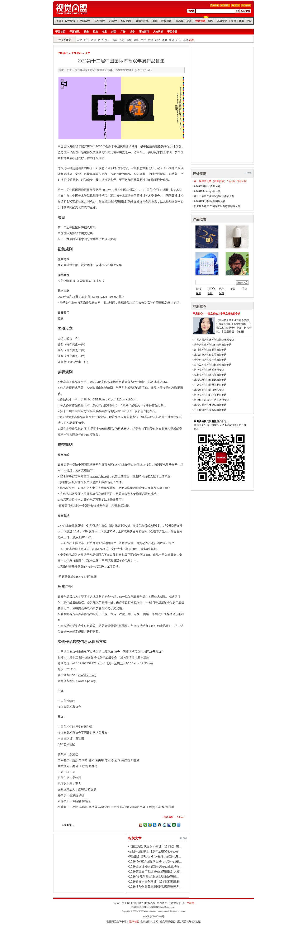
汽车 (221, 288)
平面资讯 (75, 31)
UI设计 (113, 20)
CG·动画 (126, 20)
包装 (104, 31)
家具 (198, 293)
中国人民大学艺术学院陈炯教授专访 (214, 339)
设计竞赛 (199, 174)
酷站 (233, 288)
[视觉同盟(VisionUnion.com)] (71, 15)
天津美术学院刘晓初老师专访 (210, 394)
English (116, 903)
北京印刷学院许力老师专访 (209, 389)
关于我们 (127, 903)
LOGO (211, 288)
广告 (123, 31)
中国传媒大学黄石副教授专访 (210, 409)
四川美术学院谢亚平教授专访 (210, 349)
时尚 (155, 20)
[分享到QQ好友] (159, 825)
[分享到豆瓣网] (174, 825)
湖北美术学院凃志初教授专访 (210, 374)
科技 (86, 39)
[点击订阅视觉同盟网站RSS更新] (235, 6)
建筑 (136, 39)
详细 (240, 331)
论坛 (249, 20)
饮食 (129, 39)
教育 (93, 39)
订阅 (182, 903)
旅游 (150, 39)
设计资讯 (70, 20)
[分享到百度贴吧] (164, 825)
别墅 (210, 293)
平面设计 (85, 20)
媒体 (171, 39)
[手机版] (214, 6)
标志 (86, 31)
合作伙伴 (162, 903)
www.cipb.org (99, 476)
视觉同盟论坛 (184, 921)
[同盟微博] (225, 6)
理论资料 (144, 31)
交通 (143, 39)
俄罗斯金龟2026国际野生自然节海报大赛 (217, 206)
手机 (244, 288)
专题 (233, 20)
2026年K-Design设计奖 (207, 191)
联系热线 (150, 903)
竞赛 (189, 20)
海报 (198, 288)
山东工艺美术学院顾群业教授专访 (213, 364)
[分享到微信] (145, 825)
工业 (79, 39)
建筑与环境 (142, 20)
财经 (157, 39)
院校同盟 (166, 20)
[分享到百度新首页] (169, 825)
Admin (180, 817)
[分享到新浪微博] (140, 825)
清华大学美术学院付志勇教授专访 (213, 344)
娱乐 (107, 39)
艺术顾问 (174, 903)
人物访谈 (158, 31)
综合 (132, 31)
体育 (114, 39)
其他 (185, 39)
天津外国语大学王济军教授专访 (211, 399)
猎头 (210, 20)
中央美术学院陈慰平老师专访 (210, 384)
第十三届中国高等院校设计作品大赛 (214, 196)
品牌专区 (222, 20)
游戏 (221, 293)
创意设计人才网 (149, 921)
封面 (113, 31)
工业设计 (100, 20)
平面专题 (172, 31)
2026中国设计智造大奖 (207, 186)
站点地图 (138, 903)
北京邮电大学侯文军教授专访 (210, 354)
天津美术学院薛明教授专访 (209, 369)
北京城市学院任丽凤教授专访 (210, 379)
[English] (246, 6)
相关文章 (135, 838)
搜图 (241, 20)
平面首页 (60, 31)
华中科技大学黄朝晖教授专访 (210, 359)
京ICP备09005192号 (153, 916)
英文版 (197, 921)
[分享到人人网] (155, 825)
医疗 (100, 39)
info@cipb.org (87, 675)
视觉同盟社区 (167, 921)
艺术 (121, 39)
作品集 (179, 20)
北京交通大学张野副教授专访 (210, 404)
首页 (58, 20)
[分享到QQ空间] (150, 825)
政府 (164, 39)
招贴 (95, 31)
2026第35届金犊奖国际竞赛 (209, 201)
